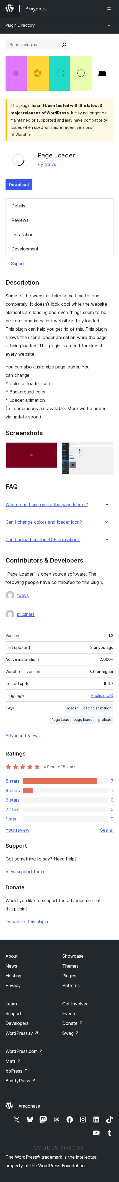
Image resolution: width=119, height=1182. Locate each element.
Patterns (71, 985)
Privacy (13, 985)
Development (24, 249)
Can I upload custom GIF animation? (43, 539)
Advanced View (22, 735)
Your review (17, 830)
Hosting (13, 975)
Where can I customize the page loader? (47, 504)
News (11, 966)
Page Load (60, 719)
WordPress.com (24, 1051)
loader (72, 708)
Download (19, 184)
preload (104, 719)
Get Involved (75, 1004)
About (12, 956)
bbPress (17, 1071)
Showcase (73, 956)
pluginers (26, 614)
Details (18, 206)
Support (19, 263)
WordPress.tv (22, 1033)
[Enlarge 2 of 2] (106, 450)
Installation (22, 234)
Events (69, 1013)
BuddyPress (21, 1080)
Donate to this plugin (27, 921)
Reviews (20, 220)
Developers (17, 1023)
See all (106, 830)
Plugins (69, 975)
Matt (13, 1061)
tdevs (50, 164)
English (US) (102, 695)
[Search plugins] (64, 44)
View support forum (25, 871)
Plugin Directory (20, 25)
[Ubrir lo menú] (110, 8)
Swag (70, 1033)
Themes (70, 966)
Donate (72, 1023)
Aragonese (29, 1106)
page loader (84, 719)
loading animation (96, 708)
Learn (11, 1004)
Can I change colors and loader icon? (44, 522)
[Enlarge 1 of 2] (50, 450)
